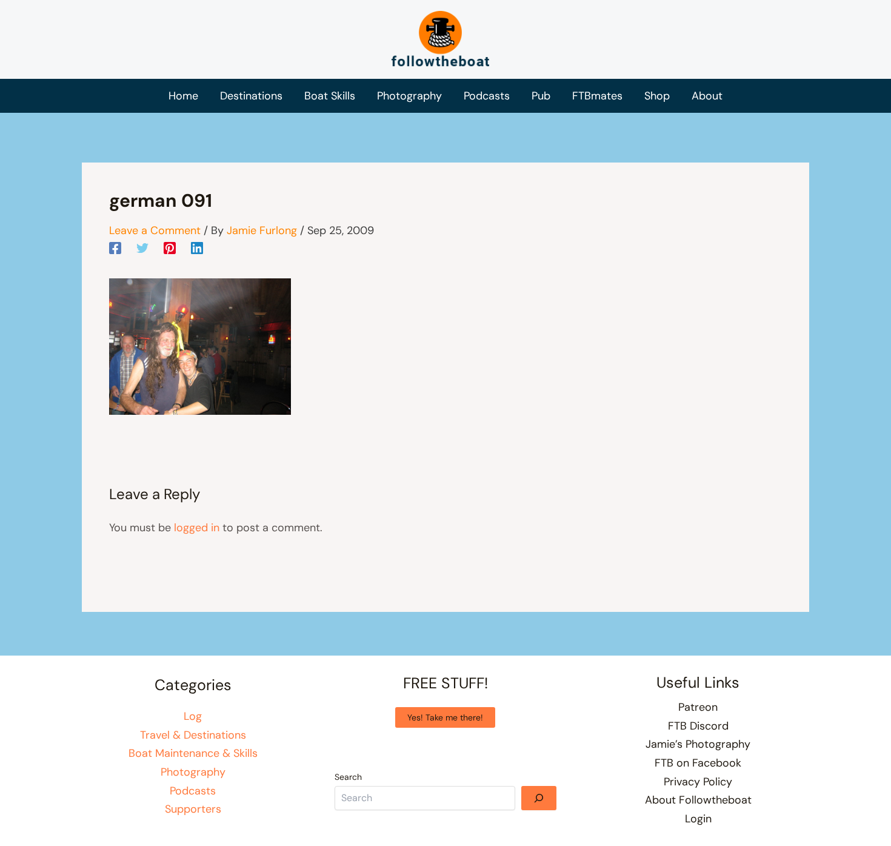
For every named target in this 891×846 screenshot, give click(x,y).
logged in (196, 527)
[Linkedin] (197, 247)
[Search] (538, 798)
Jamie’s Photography (698, 744)
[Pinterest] (170, 247)
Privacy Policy (698, 781)
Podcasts (193, 791)
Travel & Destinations (193, 735)
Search (348, 776)
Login (698, 818)
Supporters (193, 809)
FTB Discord (698, 726)
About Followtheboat (698, 800)
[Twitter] (142, 247)
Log (193, 716)
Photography (193, 772)
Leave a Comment (155, 230)
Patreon (698, 707)
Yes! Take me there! (445, 717)
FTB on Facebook (698, 763)
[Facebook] (115, 247)
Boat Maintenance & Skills (193, 753)
